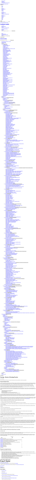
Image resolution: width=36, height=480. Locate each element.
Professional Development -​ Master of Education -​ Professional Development (14, 333)
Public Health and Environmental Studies (9, 247)
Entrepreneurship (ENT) (6, 60)
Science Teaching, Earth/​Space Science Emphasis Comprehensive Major (14, 187)
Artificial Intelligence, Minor (9, 117)
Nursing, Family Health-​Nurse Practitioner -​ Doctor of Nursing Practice (14, 356)
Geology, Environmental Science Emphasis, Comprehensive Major (13, 185)
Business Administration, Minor (9, 264)
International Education (7, 339)
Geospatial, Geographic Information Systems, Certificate (12, 181)
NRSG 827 (1, 444)
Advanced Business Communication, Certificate (11, 263)
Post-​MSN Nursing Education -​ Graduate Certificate (12, 359)
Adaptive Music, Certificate (9, 304)
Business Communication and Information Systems (10, 262)
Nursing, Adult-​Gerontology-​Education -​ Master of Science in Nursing (14, 353)
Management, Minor (8, 276)
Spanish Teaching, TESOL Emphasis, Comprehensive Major (12, 201)
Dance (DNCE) (5, 56)
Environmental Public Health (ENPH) (7, 61)
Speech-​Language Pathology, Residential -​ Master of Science (12, 371)
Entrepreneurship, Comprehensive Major (10, 270)
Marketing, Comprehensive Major (9, 281)
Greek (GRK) (4, 67)
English (5, 334)
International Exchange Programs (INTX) (7, 73)
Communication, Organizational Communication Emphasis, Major (13, 153)
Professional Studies (6, 286)
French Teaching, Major (8, 195)
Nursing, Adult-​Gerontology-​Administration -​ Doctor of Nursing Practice (14, 351)
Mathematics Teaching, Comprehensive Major (11, 212)
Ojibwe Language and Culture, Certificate (10, 137)
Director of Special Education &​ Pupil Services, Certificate (12, 369)
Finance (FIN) (4, 62)
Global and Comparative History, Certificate (11, 192)
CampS (2, 17)
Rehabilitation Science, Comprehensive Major (11, 295)
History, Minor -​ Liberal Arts (9, 191)
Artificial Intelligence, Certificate (9, 115)
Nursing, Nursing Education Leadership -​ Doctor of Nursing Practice (13, 358)
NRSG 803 (1, 440)
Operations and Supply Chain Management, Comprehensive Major (13, 282)
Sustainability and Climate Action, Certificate (11, 250)
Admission (4, 315)
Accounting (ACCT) (5, 44)
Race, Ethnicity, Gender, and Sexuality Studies (9, 251)
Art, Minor (7, 141)
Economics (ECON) (5, 57)
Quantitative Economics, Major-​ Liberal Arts (11, 166)
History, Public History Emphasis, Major (10, 190)
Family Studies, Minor (8, 122)
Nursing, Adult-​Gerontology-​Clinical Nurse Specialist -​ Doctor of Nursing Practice (15, 352)
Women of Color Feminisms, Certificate (10, 252)
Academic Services (6, 101)
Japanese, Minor (8, 199)
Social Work (5, 297)
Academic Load (6, 322)
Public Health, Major (8, 249)
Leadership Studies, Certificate (9, 275)
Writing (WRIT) (5, 95)
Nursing (2, 35)
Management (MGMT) (5, 78)
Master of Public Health (8, 365)
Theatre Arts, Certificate (8, 225)
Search (1, 21)
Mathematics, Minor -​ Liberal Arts (9, 215)
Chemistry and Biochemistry (7, 329)
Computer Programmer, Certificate (10, 161)
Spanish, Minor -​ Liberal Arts (9, 202)
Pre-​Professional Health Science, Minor (10, 130)
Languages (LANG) (5, 76)
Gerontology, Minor (8, 300)
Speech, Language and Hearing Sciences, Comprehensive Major (13, 308)
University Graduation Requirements (7, 108)
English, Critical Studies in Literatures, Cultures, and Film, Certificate (13, 171)
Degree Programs (4, 96)
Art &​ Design (6, 138)
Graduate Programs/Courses (5, 34)
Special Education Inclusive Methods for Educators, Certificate (13, 305)
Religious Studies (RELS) (6, 89)
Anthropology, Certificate (9, 176)
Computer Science (6, 160)
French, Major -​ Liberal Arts (9, 196)
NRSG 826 (1, 443)
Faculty (2, 373)
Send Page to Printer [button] (4, 470)
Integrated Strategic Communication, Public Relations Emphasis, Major (14, 156)
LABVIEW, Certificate (8, 237)
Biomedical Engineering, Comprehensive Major (11, 208)
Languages (5, 193)
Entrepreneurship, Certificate (9, 269)
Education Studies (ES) (5, 58)
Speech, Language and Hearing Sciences (9, 306)
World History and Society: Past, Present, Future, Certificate (12, 134)
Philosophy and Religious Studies (8, 228)
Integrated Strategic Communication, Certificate (11, 155)
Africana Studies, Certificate (9, 113)
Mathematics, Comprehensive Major (10, 214)
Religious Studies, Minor (8, 231)
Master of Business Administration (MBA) (8, 79)
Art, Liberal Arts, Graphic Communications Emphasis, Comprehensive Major (14, 140)
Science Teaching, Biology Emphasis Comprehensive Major (12, 145)
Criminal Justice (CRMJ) (6, 55)
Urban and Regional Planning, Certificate (10, 183)
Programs (3, 29)
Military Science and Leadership (8, 284)
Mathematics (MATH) (5, 81)
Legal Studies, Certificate (8, 241)
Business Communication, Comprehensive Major (11, 265)
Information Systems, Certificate (9, 266)
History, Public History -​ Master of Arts (10, 337)
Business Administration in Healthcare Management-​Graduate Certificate (14, 347)
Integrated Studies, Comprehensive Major (10, 124)
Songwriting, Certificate (8, 224)
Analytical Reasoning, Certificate (9, 229)
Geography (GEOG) (5, 65)
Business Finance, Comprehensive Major (10, 261)
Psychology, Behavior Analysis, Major (10, 245)
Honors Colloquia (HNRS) (6, 70)
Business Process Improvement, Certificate (10, 279)
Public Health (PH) (5, 88)
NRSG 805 (1, 441)
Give (2, 19)
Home (2, 33)
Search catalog (2, 40)
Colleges (3, 13)
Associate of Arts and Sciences (9, 111)
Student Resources (5, 100)
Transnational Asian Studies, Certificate (10, 133)
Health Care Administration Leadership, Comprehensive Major (13, 271)
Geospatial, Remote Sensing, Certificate (10, 182)
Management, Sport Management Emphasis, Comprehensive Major (13, 277)
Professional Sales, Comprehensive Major (10, 283)
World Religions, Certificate (9, 232)
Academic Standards (6, 324)
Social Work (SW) (5, 90)
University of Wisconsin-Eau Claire (6, 2)
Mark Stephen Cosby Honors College (8, 103)
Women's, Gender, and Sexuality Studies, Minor (11, 254)
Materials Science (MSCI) (6, 80)
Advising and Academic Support (5, 27)
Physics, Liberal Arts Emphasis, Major (10, 233)
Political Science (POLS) (6, 87)
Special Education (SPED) (6, 92)
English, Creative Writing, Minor (9, 170)
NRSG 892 (1, 445)
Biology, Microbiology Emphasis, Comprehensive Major (12, 144)
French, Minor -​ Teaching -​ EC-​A (9, 197)
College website (28, 398)
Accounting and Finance (7, 259)
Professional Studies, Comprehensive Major (11, 287)
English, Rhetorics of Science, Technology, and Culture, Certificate (13, 174)
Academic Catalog (4, 24)
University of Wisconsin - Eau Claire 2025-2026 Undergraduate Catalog (10, 475)
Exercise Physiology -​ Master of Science (10, 341)
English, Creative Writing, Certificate (10, 169)
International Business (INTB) (6, 72)
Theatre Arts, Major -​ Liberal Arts (9, 226)
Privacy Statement (2, 465)
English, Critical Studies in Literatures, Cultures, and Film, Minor (13, 172)
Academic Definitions (6, 105)
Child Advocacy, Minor (8, 298)
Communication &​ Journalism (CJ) (7, 54)
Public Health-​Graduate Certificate (10, 366)
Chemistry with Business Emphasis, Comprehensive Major (12, 149)
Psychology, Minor (8, 246)
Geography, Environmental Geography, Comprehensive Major (13, 177)
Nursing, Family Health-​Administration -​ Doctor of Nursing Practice (13, 354)
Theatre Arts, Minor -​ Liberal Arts (9, 227)
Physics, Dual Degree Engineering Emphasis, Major (11, 235)
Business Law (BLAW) (5, 51)
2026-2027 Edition (3, 38)
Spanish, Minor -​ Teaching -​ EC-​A (10, 203)
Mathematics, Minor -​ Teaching (9, 216)
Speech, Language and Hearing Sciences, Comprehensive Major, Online (14, 309)
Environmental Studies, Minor (9, 248)
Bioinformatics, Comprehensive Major (10, 119)
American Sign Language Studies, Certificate (11, 307)
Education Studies (6, 289)
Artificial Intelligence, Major (9, 116)
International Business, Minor (9, 274)
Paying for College (5, 99)
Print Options (2, 375)
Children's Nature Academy (7, 319)
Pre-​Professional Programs (7, 258)
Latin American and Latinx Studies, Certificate (11, 204)
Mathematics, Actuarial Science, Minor (10, 213)
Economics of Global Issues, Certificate (10, 164)
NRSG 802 (1, 439)
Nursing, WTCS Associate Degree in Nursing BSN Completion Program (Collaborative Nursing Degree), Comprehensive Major (20, 312)
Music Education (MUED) (6, 83)
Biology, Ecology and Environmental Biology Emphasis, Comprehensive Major (15, 143)
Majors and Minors (4, 12)
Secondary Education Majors (7, 288)
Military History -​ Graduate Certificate (10, 338)
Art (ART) (4, 46)
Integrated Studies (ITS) (5, 71)
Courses (2, 30)
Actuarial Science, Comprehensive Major (10, 211)
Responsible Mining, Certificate (9, 131)
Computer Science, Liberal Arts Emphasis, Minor (11, 162)
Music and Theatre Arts (7, 217)
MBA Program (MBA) (7, 345)
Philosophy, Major (8, 230)
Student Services (6, 318)
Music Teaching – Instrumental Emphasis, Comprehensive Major (13, 220)
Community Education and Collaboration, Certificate (12, 290)
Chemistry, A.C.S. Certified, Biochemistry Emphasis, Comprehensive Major (14, 148)
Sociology (5, 255)
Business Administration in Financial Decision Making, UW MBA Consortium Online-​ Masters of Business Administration (19, 346)
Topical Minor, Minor (8, 132)
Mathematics (5, 210)
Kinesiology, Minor (8, 294)
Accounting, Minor (8, 260)
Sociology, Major (8, 256)
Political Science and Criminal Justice (8, 238)
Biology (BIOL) (5, 49)
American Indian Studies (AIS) (6, 45)
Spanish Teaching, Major (8, 200)
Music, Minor (7, 223)
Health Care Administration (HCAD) (7, 68)
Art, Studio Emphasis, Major (9, 142)
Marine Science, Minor (8, 126)
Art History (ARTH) (5, 47)
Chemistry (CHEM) (5, 52)
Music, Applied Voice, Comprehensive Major (11, 221)
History (5, 336)
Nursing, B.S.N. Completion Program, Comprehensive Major (13, 311)
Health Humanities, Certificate (9, 123)
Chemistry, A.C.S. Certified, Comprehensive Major (11, 147)
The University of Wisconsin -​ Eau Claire (6, 41)
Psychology (5, 244)
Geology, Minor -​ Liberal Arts (9, 188)
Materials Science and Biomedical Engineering (9, 207)
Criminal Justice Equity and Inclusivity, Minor (11, 239)
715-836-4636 (16, 463)
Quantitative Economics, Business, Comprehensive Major (12, 165)
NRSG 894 (1, 446)
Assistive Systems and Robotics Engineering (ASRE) (9, 48)
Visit (2, 18)
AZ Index (3, 1)
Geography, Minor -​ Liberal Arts (9, 178)
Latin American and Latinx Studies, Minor (10, 206)
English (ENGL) (5, 59)
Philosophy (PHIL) (5, 85)
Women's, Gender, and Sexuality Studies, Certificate (11, 253)
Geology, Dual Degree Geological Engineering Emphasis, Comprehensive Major (15, 184)
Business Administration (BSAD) (7, 50)
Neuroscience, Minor (8, 129)
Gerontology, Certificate (8, 299)
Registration (5, 106)
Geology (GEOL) (5, 66)
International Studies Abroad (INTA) (7, 74)
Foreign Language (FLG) (6, 63)
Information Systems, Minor (9, 267)
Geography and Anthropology (7, 175)
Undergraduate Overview (6, 98)
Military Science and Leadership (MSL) (7, 82)
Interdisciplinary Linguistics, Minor (10, 125)
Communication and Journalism (8, 151)
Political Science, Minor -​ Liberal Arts (10, 243)
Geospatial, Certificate (8, 180)
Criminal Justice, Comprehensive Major (10, 240)
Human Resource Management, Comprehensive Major (12, 272)
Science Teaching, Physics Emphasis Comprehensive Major (12, 236)
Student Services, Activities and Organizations (9, 102)
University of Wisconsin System (20, 464)
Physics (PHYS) (5, 86)
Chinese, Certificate (8, 194)
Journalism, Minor (8, 158)
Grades (5, 107)
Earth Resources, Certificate (9, 120)
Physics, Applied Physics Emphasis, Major (10, 234)
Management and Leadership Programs (8, 268)
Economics (5, 163)
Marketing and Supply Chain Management (9, 278)
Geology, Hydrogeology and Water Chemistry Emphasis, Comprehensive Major (15, 186)
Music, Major (7, 222)
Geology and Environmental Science (8, 335)
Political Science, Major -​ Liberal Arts (10, 242)
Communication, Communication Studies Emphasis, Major (12, 152)
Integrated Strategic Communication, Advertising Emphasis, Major (13, 154)
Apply (2, 6)
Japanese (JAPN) (5, 75)
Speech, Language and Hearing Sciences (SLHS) (8, 93)
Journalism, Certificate (8, 157)
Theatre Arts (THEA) (5, 94)
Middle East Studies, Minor (9, 127)
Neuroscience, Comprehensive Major (10, 128)
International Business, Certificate (9, 273)
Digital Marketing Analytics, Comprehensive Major (11, 280)
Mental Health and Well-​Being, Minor (10, 301)
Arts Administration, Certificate (9, 218)
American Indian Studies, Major (9, 136)
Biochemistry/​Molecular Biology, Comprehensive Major (12, 118)
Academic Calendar (4, 42)
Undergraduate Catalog (4, 97)
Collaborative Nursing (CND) (6, 53)
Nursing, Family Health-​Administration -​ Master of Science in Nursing (14, 355)
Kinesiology (5, 292)
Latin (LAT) (4, 77)
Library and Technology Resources (8, 317)
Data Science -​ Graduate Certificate (10, 344)
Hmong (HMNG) (5, 69)
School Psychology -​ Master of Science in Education (12, 363)
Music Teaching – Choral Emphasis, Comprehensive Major (12, 219)
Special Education (6, 303)
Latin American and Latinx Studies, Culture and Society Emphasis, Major (14, 205)
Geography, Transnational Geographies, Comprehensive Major (13, 179)
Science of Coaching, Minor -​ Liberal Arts (10, 296)
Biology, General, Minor (8, 146)
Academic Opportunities (7, 320)
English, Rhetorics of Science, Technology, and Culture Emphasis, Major (14, 173)
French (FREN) (5, 64)
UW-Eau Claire (7, 464)
